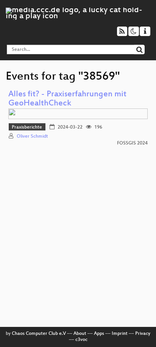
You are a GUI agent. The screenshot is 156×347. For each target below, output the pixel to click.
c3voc (81, 339)
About (79, 333)
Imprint (120, 333)
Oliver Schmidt (32, 136)
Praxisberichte (27, 127)
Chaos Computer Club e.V (39, 333)
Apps (99, 333)
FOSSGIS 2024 (132, 143)
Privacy (142, 333)
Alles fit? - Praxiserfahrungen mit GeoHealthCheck (67, 99)
